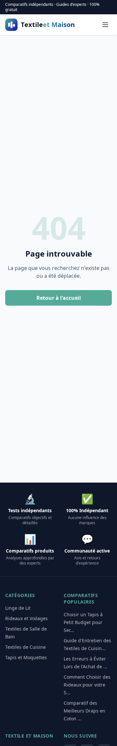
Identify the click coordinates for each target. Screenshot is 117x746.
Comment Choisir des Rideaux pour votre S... (87, 685)
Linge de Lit (18, 608)
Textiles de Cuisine (25, 647)
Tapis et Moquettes (26, 657)
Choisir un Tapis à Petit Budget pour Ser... (83, 622)
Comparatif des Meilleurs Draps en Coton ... (84, 711)
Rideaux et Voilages (26, 618)
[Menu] (105, 24)
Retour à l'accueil (58, 297)
